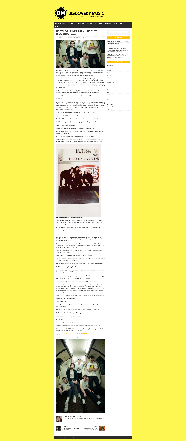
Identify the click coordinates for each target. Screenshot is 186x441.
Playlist (108, 89)
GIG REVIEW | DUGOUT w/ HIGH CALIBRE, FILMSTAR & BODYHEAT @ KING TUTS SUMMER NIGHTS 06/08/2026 (117, 56)
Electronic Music (111, 72)
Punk (108, 99)
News (108, 87)
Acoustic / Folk (110, 65)
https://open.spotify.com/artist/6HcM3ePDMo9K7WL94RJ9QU (73, 334)
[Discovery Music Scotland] (83, 21)
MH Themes (75, 437)
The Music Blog (60, 23)
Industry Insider (119, 23)
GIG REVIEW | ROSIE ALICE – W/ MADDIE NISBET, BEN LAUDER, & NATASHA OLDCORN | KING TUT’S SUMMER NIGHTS (118, 50)
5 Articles (79, 416)
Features (70, 23)
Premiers (109, 94)
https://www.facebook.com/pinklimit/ (67, 337)
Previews (109, 97)
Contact (57, 26)
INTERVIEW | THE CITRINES (114, 43)
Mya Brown (69, 37)
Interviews (81, 23)
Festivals (108, 23)
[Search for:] (118, 32)
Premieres (98, 23)
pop (108, 92)
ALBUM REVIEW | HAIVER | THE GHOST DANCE (118, 46)
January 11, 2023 (61, 37)
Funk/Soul (109, 80)
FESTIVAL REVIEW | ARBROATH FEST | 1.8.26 (118, 41)
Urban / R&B (110, 109)
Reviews (89, 23)
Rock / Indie (110, 104)
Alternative (109, 68)
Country (109, 70)
